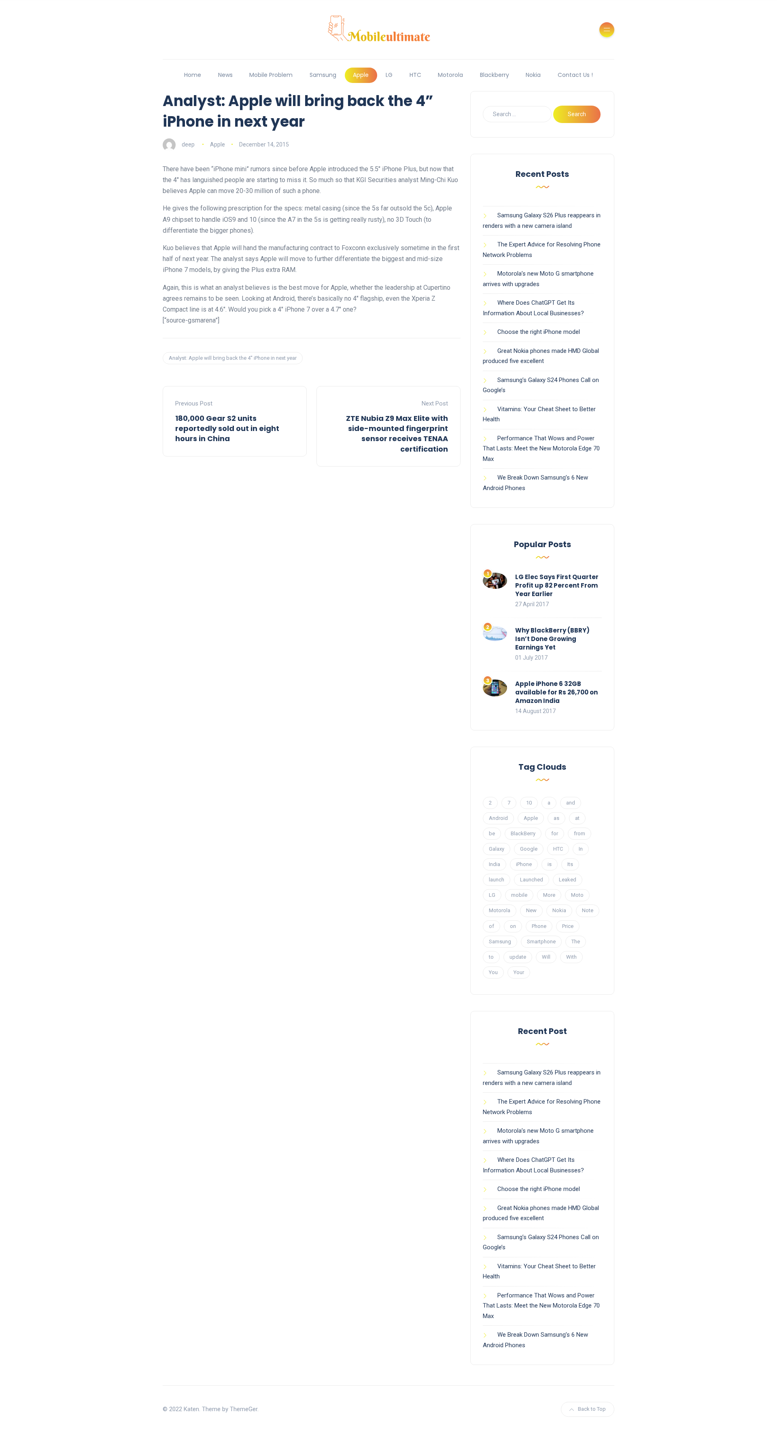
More (549, 895)
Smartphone (541, 941)
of (491, 926)
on (513, 926)
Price (567, 926)
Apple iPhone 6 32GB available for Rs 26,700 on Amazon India (556, 692)
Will (546, 957)
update (518, 957)
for (554, 833)
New (531, 910)
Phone (539, 926)
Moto (577, 895)
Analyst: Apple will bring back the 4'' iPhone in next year (233, 358)
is (550, 864)
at (577, 818)
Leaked (567, 880)
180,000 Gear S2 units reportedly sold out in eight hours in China (227, 428)
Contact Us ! (575, 75)
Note (587, 910)
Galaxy (496, 849)
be (492, 833)
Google (528, 849)
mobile (519, 895)
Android (498, 818)
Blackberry (494, 75)
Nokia (533, 75)
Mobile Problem (271, 75)
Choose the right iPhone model (538, 331)
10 (529, 803)
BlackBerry (523, 833)
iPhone (524, 864)
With (571, 957)
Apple (361, 75)
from (579, 833)
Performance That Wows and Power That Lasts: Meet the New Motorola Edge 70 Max (541, 449)
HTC (415, 75)
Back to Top (592, 1409)
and (570, 803)
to (491, 957)
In (581, 849)
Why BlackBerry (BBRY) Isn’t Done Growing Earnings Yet (552, 639)
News (225, 75)
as (556, 818)
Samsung (323, 75)
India (494, 864)
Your (519, 972)
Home (192, 75)
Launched (531, 880)
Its (570, 864)
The (575, 941)
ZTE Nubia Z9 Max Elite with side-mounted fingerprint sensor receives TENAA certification (397, 433)
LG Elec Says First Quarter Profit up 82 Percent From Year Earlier (557, 585)
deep (188, 144)
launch (496, 880)
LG (389, 75)
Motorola (450, 75)
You (493, 972)
